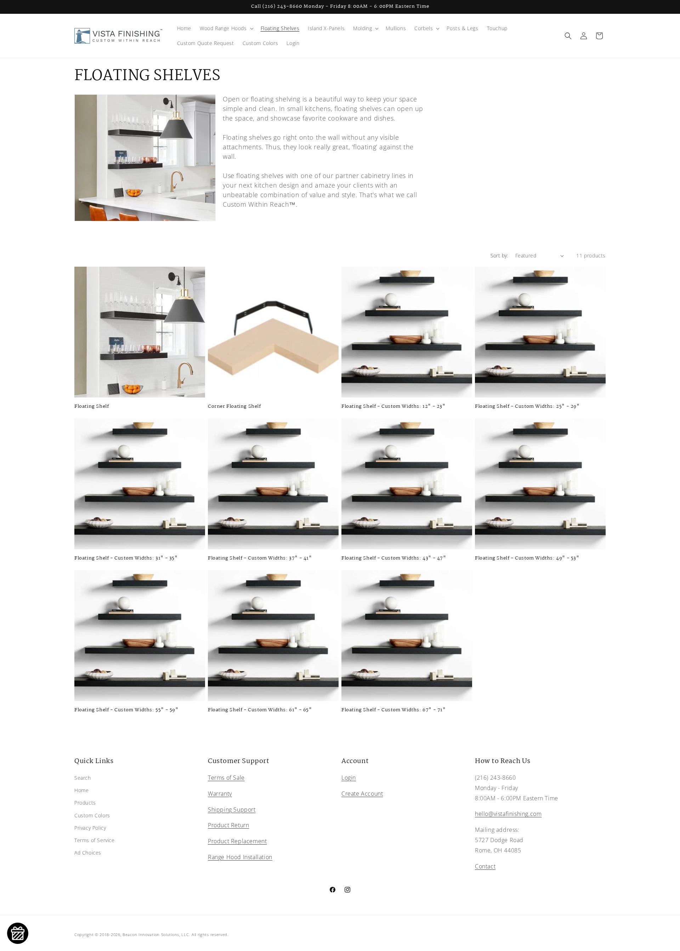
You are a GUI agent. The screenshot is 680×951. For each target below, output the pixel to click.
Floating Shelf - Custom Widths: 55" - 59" (126, 710)
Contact (485, 866)
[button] (226, 28)
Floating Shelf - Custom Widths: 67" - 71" (393, 710)
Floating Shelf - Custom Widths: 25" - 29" (527, 407)
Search (82, 777)
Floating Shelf (91, 407)
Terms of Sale (226, 778)
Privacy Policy (90, 827)
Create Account (362, 793)
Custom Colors (92, 815)
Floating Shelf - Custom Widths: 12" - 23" (393, 407)
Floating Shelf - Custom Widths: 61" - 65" (260, 710)
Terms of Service (94, 840)
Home (81, 790)
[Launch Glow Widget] (17, 933)
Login (348, 778)
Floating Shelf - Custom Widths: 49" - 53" (527, 558)
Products (85, 803)
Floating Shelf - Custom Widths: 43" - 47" (393, 558)
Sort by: (499, 255)
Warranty (220, 793)
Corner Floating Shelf (234, 407)
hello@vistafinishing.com (508, 814)
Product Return (228, 825)
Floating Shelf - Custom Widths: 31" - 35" (126, 558)
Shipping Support (232, 809)
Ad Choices (87, 852)
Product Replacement (237, 841)
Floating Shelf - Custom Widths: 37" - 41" (260, 558)
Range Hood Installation (240, 857)
